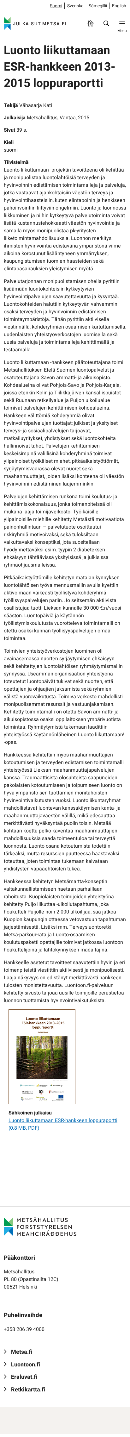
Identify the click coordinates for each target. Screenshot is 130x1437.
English (119, 6)
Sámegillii (98, 6)
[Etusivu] (90, 23)
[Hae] (106, 23)
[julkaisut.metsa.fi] (40, 1226)
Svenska (75, 6)
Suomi (56, 6)
